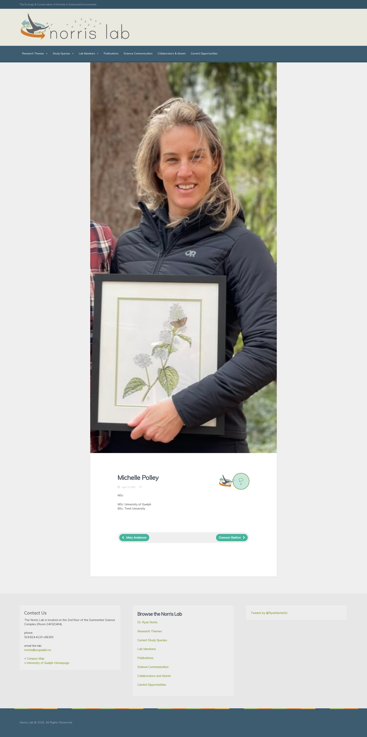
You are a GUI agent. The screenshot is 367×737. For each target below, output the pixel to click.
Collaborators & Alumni (172, 53)
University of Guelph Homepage (48, 663)
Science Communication (138, 53)
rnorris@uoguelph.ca (37, 650)
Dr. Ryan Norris (147, 622)
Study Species (61, 53)
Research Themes (33, 53)
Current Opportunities (204, 53)
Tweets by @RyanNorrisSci (269, 613)
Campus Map (35, 658)
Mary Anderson (136, 537)
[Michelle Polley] (183, 259)
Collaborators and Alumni (154, 676)
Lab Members (87, 53)
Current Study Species (152, 640)
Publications (111, 53)
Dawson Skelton (230, 537)
